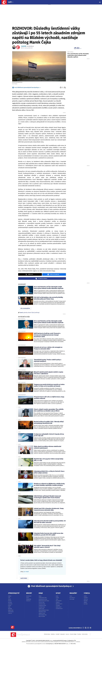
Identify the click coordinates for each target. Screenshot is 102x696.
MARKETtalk (10, 610)
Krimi (9, 607)
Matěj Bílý (23, 46)
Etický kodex (47, 634)
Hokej (57, 596)
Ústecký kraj (41, 602)
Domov (9, 596)
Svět (10, 2)
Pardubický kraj (42, 611)
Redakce (53, 634)
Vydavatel (62, 634)
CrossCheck (11, 611)
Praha (40, 596)
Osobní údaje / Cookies (75, 634)
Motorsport (59, 600)
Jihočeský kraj (42, 603)
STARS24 (87, 593)
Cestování (72, 599)
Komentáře (28, 599)
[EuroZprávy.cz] (4, 2)
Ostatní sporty (59, 608)
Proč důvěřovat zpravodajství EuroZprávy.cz (26, 87)
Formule (58, 602)
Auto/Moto (72, 597)
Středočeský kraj (43, 597)
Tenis (57, 599)
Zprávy (85, 596)
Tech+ (71, 596)
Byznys (9, 600)
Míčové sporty (59, 603)
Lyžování (58, 605)
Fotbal (57, 597)
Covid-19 (10, 613)
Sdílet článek (78, 48)
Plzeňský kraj (42, 607)
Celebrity (86, 597)
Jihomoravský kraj (43, 599)
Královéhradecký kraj (44, 610)
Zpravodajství (13, 593)
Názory (29, 593)
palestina (25, 312)
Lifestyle (86, 599)
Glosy (27, 597)
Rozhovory (28, 596)
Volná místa (84, 634)
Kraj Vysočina (42, 616)
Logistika (10, 603)
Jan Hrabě (26, 571)
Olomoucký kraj (42, 605)
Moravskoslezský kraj (44, 600)
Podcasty (28, 600)
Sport (9, 599)
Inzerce (67, 634)
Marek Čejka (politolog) (33, 312)
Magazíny (73, 593)
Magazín (10, 608)
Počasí (9, 605)
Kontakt (57, 634)
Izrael (21, 312)
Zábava (85, 602)
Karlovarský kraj (43, 614)
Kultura (10, 602)
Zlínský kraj (41, 608)
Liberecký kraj (42, 613)
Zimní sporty (59, 607)
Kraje (41, 593)
